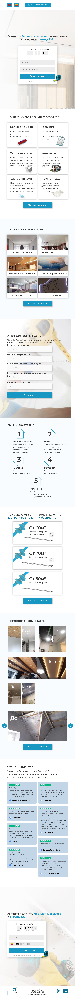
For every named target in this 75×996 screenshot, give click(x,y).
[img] (59, 991)
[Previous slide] (4, 725)
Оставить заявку (37, 76)
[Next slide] (70, 725)
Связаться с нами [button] (39, 5)
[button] (37, 205)
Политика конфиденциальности (37, 994)
